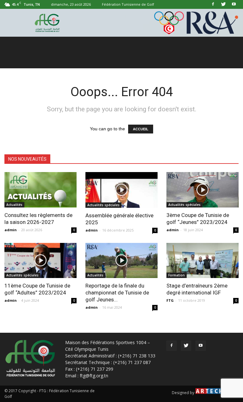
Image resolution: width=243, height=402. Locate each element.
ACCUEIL (140, 129)
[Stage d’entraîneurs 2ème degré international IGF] (202, 260)
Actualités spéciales (103, 205)
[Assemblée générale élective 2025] (121, 190)
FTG (170, 300)
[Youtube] (234, 4)
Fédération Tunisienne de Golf (128, 4)
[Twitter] (223, 4)
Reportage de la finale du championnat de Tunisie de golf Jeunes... (117, 292)
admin (10, 229)
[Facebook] (213, 4)
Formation (176, 275)
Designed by (183, 392)
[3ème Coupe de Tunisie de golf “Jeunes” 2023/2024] (202, 189)
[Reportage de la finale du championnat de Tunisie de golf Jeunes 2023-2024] (121, 260)
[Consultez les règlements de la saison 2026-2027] (40, 189)
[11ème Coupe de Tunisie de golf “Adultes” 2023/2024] (40, 260)
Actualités (14, 204)
